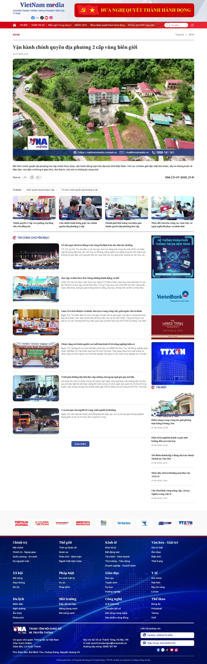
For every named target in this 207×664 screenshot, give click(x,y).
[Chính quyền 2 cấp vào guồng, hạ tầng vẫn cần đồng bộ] (34, 208)
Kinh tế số (110, 547)
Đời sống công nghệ (116, 613)
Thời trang (157, 561)
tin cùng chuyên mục (33, 237)
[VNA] (33, 17)
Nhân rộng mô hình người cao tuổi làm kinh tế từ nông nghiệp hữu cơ (98, 344)
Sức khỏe (156, 578)
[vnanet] (148, 523)
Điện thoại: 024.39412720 (161, 643)
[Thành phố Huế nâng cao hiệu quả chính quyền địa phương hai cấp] (126, 208)
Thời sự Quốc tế (67, 547)
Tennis (155, 613)
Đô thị (16, 587)
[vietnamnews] (87, 523)
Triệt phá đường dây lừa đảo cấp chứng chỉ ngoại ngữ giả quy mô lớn (97, 376)
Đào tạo (109, 578)
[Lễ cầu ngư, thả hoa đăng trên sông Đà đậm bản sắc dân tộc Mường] (36, 256)
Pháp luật (66, 573)
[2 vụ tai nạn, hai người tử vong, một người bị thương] (36, 421)
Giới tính (155, 582)
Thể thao (158, 599)
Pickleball (156, 608)
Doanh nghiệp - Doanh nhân (120, 565)
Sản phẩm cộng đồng (116, 617)
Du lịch (18, 599)
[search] (167, 25)
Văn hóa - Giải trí (164, 542)
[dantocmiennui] (107, 523)
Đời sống (18, 578)
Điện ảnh (156, 556)
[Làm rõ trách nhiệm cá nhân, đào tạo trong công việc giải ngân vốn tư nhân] (36, 322)
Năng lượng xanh (68, 608)
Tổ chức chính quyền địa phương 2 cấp (79, 190)
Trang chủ (179, 34)
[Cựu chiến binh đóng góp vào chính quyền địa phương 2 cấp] (80, 208)
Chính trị (20, 542)
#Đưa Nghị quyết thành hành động (107, 25)
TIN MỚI (24, 25)
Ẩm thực (17, 613)
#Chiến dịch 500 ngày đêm (141, 25)
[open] (192, 25)
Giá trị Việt (157, 547)
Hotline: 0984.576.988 (160, 635)
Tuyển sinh (111, 582)
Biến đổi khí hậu (67, 604)
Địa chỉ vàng (158, 587)
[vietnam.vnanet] (46, 523)
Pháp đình (64, 587)
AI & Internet (112, 604)
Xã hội (16, 34)
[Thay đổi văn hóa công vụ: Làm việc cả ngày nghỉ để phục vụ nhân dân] (172, 208)
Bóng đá (155, 604)
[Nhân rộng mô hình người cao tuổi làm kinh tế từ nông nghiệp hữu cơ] (36, 355)
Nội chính (18, 547)
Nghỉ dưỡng (19, 608)
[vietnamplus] (25, 523)
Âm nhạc (156, 552)
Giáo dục (112, 573)
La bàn (155, 591)
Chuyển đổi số (113, 608)
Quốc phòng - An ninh (25, 556)
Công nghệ (113, 599)
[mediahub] (128, 523)
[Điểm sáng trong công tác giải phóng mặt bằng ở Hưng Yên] (172, 405)
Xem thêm (80, 444)
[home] (14, 25)
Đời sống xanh (67, 613)
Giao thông (19, 582)
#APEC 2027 (81, 25)
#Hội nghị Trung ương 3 (59, 25)
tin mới (161, 387)
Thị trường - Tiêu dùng (117, 561)
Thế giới (65, 542)
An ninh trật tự (67, 578)
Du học (109, 587)
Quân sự (63, 552)
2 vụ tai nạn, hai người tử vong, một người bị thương (88, 409)
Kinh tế (111, 542)
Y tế (154, 573)
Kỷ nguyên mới (21, 561)
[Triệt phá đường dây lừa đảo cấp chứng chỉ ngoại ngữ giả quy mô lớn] (36, 388)
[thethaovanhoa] (189, 523)
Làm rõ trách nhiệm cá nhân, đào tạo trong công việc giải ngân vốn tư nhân (101, 311)
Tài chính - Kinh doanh (117, 556)
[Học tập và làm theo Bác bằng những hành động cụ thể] (36, 289)
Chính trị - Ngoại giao (24, 552)
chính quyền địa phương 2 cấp (40, 190)
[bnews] (66, 523)
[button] (171, 382)
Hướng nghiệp (113, 591)
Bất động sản (112, 552)
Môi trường (67, 599)
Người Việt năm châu (70, 561)
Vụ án (62, 582)
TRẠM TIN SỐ (38, 25)
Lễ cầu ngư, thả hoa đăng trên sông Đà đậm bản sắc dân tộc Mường (97, 245)
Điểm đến (18, 604)
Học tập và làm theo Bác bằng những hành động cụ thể (90, 277)
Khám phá (18, 617)
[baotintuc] (169, 523)
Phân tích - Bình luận (70, 556)
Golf (153, 617)
